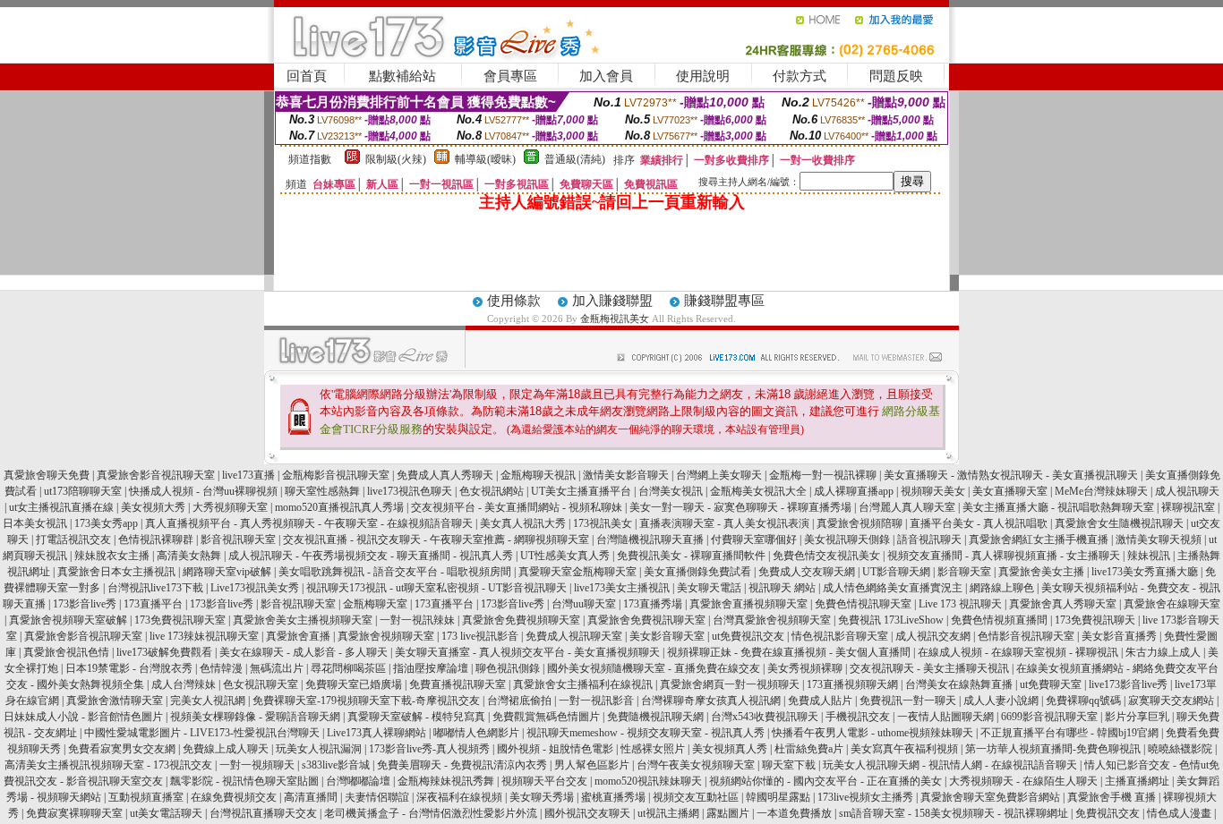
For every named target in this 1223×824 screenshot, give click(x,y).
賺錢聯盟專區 (724, 300)
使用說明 (703, 76)
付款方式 (799, 76)
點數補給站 (402, 76)
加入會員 (606, 76)
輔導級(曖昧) (485, 159)
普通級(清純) (574, 159)
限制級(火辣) (395, 159)
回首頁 (307, 76)
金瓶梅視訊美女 (614, 318)
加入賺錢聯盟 (612, 300)
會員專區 (510, 76)
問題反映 (896, 76)
